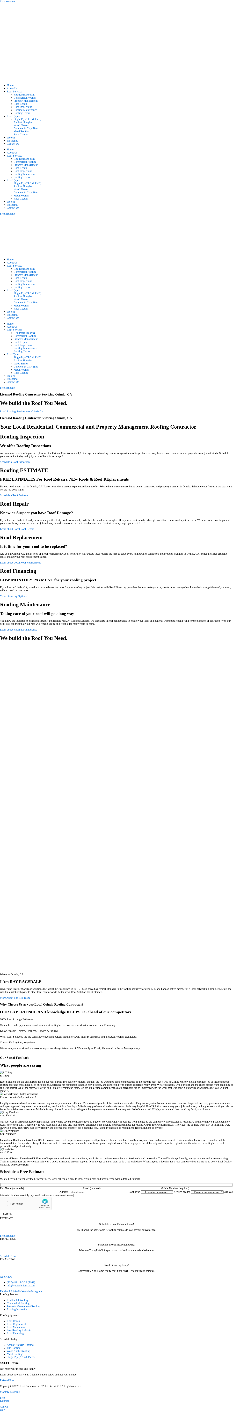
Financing (12, 140)
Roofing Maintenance (25, 109)
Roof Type (134, 1191)
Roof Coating (21, 134)
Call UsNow (4, 1408)
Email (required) (92, 1188)
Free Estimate (4, 1399)
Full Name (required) (11, 1188)
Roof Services (14, 91)
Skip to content (8, 1)
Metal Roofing (21, 131)
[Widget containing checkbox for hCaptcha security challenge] (26, 1203)
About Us (12, 88)
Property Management (26, 100)
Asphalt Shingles (23, 122)
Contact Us (13, 143)
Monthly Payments (10, 1391)
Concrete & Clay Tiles (26, 128)
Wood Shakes (21, 125)
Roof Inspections (23, 106)
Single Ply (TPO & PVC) (27, 119)
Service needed (182, 1191)
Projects (11, 137)
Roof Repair (20, 103)
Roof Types (13, 116)
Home (10, 85)
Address (64, 1191)
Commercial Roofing (25, 97)
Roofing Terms (22, 113)
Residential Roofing (24, 94)
